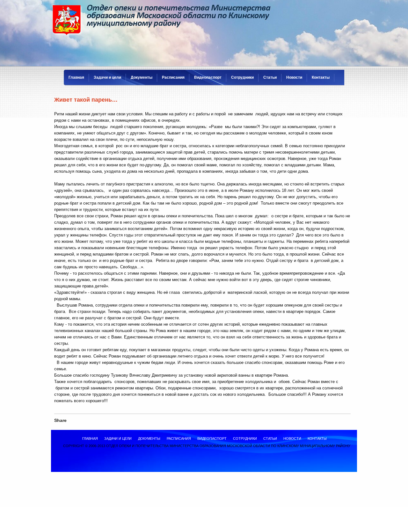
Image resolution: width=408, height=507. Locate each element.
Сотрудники (242, 77)
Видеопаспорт (208, 77)
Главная (76, 77)
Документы (141, 77)
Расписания (173, 77)
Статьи (270, 77)
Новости (294, 77)
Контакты (321, 77)
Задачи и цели (107, 77)
